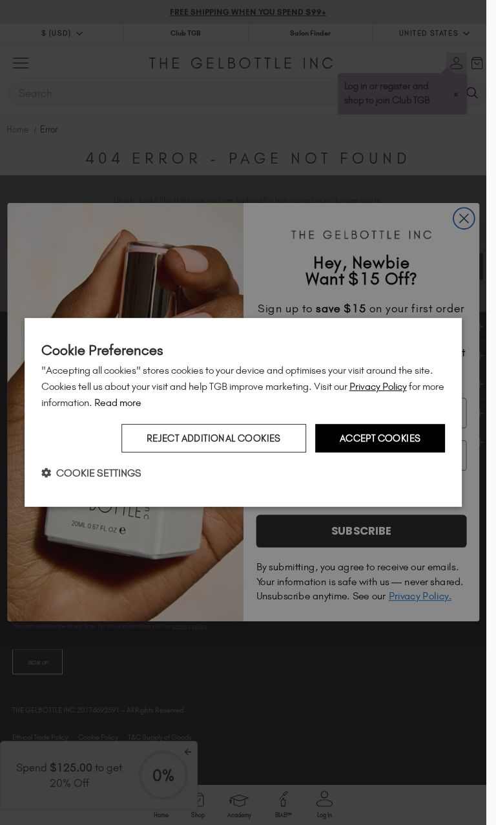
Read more (117, 402)
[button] (91, 473)
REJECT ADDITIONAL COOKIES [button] (214, 438)
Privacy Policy (378, 386)
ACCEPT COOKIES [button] (380, 438)
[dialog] (243, 412)
